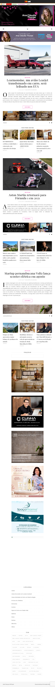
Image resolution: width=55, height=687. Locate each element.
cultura (22, 647)
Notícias (27, 77)
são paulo (15, 674)
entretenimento (29, 650)
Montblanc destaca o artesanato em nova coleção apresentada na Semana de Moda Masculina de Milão (27, 339)
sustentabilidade (34, 671)
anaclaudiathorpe (7, 316)
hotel (24, 656)
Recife (32, 668)
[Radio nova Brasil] (27, 41)
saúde (14, 671)
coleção (14, 647)
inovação (31, 656)
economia (36, 647)
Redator (5, 122)
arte (13, 641)
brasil (33, 644)
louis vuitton (16, 662)
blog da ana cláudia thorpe (20, 644)
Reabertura (25, 668)
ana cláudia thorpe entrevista (21, 638)
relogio (39, 668)
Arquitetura (36, 638)
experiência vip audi (18, 653)
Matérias (13, 613)
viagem (39, 674)
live (33, 659)
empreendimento (17, 650)
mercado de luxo (33, 662)
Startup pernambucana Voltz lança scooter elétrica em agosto (27, 274)
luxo (24, 662)
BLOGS (28, 4)
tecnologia (24, 674)
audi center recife (28, 641)
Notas (12, 617)
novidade (35, 665)
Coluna (13, 590)
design (29, 647)
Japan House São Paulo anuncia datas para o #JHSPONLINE (27, 144)
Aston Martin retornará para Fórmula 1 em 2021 (27, 196)
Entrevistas (14, 603)
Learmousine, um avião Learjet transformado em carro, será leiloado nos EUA (27, 83)
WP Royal (12, 684)
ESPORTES (14, 4)
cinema (39, 644)
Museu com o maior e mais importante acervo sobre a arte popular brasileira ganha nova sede (10, 257)
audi (19, 641)
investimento (16, 659)
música (14, 665)
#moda (14, 635)
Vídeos (13, 627)
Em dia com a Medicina (17, 600)
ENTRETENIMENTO (21, 4)
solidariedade (22, 671)
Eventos (13, 607)
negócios (27, 665)
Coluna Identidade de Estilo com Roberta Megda (23, 597)
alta (26, 635)
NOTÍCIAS (9, 4)
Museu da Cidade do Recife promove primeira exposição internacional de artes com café (43, 146)
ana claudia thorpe (35, 635)
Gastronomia (16, 656)
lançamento (26, 659)
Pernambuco (15, 668)
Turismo (32, 674)
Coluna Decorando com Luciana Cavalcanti (21, 594)
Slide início (13, 623)
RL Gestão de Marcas (47, 684)
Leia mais (27, 107)
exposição (29, 653)
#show (20, 635)
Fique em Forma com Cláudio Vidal (19, 610)
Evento (38, 650)
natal (20, 665)
